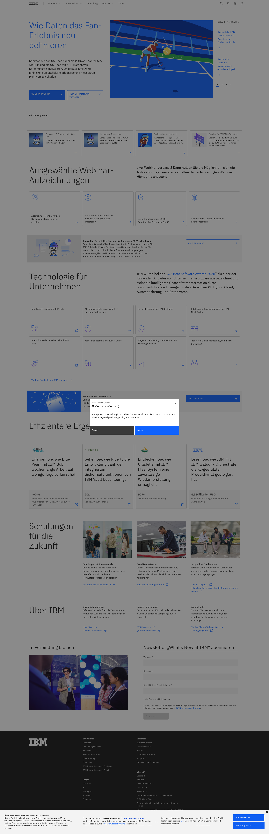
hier (182, 821)
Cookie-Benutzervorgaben (132, 818)
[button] (267, 812)
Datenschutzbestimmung (114, 823)
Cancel (95, 430)
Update (140, 430)
